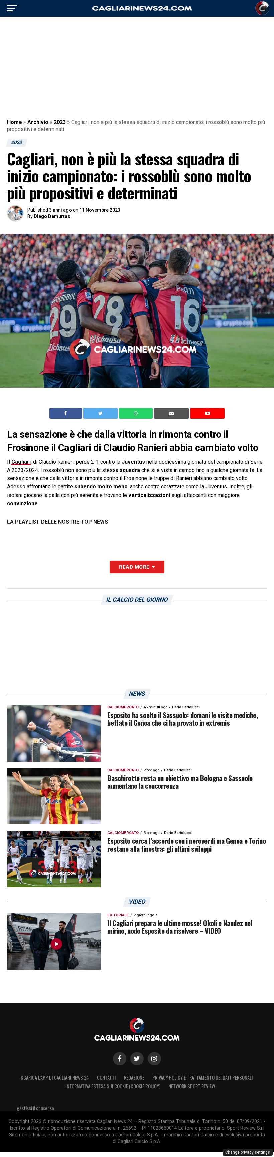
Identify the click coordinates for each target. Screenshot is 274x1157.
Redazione (134, 1077)
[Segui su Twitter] (137, 1058)
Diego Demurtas (52, 216)
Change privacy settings (247, 1152)
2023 (60, 122)
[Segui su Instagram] (154, 1058)
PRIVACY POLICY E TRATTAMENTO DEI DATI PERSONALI (202, 1077)
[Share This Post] (136, 413)
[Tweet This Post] (101, 413)
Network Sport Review (191, 1086)
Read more (134, 567)
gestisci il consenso (35, 1108)
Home (14, 122)
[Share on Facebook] (66, 413)
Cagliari (21, 462)
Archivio (37, 122)
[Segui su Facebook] (119, 1058)
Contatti (106, 1077)
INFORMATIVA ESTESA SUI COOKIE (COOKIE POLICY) (112, 1086)
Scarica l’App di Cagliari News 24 (55, 1077)
